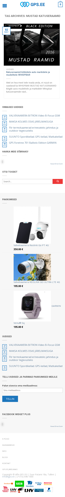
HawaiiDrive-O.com (56, 164)
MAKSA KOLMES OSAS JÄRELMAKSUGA (31, 121)
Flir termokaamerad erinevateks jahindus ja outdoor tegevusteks (33, 129)
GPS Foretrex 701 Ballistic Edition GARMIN (33, 142)
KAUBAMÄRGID (8, 445)
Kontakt (6, 463)
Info (4, 451)
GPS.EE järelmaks (10, 469)
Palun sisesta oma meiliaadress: (20, 385)
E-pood (5, 439)
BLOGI (5, 457)
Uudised (10, 69)
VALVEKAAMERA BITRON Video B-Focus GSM (34, 115)
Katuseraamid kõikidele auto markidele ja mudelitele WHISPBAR (28, 73)
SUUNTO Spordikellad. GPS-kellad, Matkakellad (35, 136)
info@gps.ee (8, 476)
